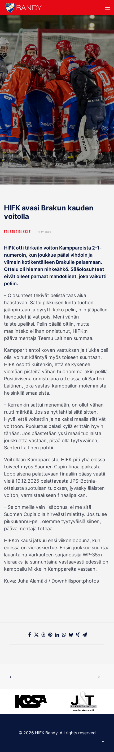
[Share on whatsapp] (64, 634)
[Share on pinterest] (50, 634)
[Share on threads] (43, 634)
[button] (107, 7)
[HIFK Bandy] (23, 7)
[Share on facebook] (29, 634)
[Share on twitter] (36, 634)
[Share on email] (84, 634)
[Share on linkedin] (57, 634)
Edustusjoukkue (17, 232)
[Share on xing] (77, 634)
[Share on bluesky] (71, 634)
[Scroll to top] (103, 741)
